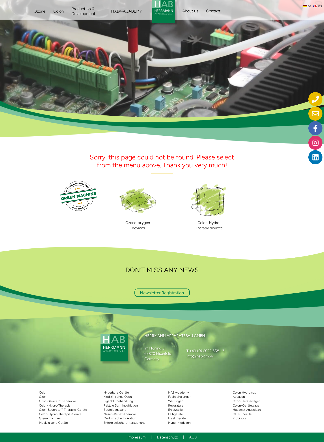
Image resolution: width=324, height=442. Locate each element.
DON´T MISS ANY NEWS (162, 270)
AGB (193, 437)
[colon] (209, 184)
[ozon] (138, 184)
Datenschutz (167, 437)
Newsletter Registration (162, 292)
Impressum (136, 437)
